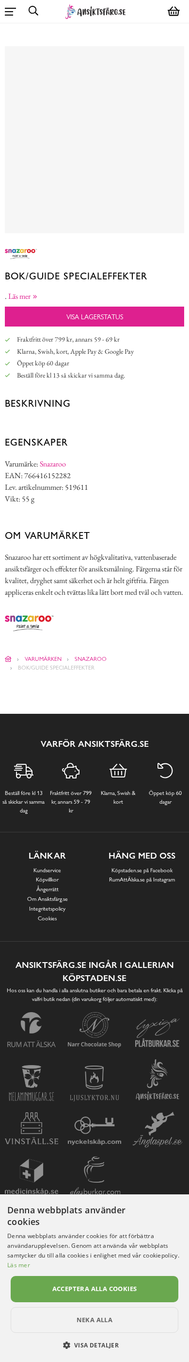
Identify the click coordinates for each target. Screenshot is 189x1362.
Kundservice (47, 870)
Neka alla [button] (95, 1319)
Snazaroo (53, 464)
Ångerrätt (47, 889)
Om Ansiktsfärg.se (47, 899)
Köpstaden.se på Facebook (142, 870)
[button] (94, 1345)
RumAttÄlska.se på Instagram (142, 879)
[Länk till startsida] (8, 658)
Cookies (47, 918)
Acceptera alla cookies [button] (94, 1288)
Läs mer (18, 1265)
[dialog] (94, 1278)
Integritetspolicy (47, 908)
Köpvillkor (47, 879)
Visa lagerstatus (94, 316)
